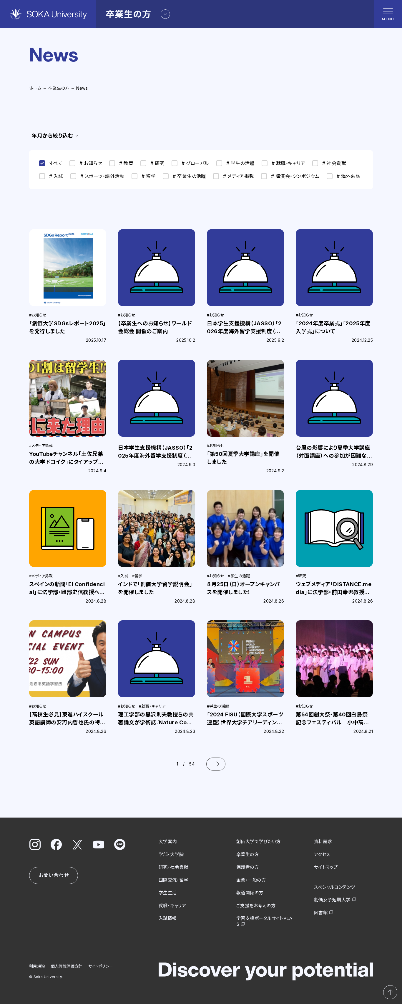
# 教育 (126, 163)
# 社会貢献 (334, 163)
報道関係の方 (249, 892)
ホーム (35, 88)
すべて (55, 163)
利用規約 (37, 966)
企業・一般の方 (251, 880)
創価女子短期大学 (332, 900)
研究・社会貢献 (173, 867)
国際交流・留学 (173, 880)
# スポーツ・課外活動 (102, 176)
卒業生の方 (58, 88)
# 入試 (56, 176)
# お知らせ (90, 163)
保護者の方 (247, 867)
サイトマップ (326, 867)
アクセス (322, 854)
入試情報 (168, 918)
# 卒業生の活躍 (189, 176)
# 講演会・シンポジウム (295, 176)
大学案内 (168, 841)
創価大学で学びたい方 (258, 841)
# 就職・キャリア (288, 163)
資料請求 (323, 841)
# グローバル (195, 163)
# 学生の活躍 (240, 163)
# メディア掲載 (238, 176)
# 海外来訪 (349, 176)
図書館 (321, 912)
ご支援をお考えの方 (255, 905)
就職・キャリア (172, 905)
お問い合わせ (54, 875)
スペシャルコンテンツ (334, 887)
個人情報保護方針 (66, 966)
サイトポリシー (100, 966)
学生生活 (168, 892)
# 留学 (149, 176)
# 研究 (157, 163)
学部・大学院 (171, 854)
